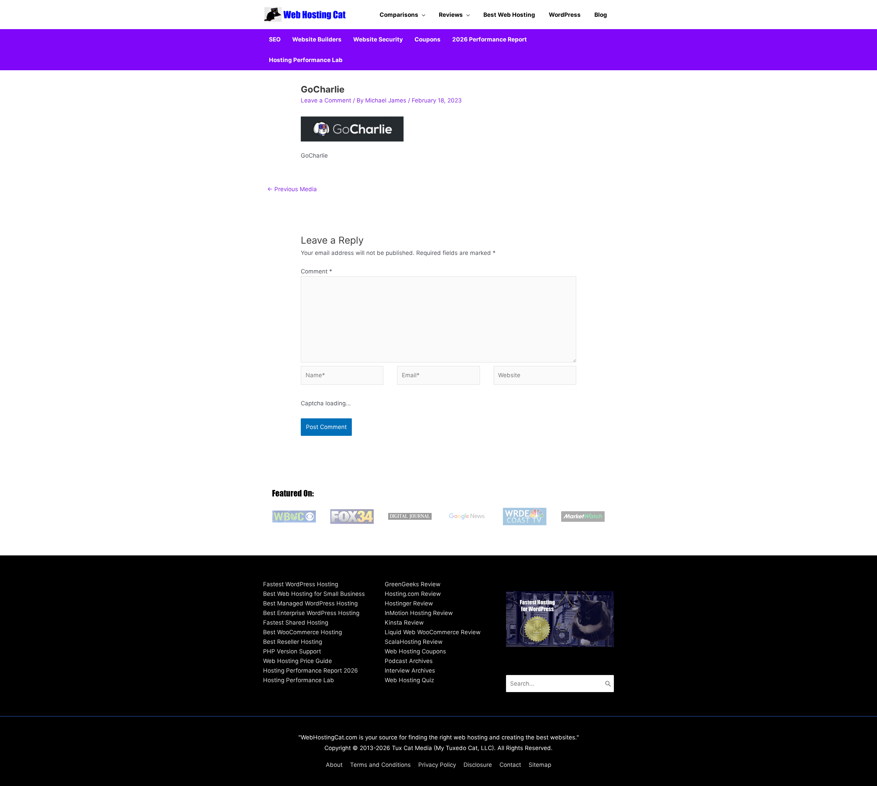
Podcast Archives (409, 661)
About (334, 764)
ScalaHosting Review (414, 641)
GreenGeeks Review (413, 584)
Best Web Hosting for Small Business (314, 593)
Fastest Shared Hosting (295, 622)
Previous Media (292, 189)
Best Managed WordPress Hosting (310, 603)
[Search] (608, 683)
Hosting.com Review (413, 593)
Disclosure (478, 764)
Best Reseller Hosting (292, 641)
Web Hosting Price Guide (297, 661)
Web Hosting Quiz (409, 680)
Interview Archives (410, 670)
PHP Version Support (292, 651)
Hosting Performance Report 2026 (310, 670)
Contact (510, 764)
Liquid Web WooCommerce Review (433, 632)
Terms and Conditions (380, 764)
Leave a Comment (326, 100)
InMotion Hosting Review (419, 613)
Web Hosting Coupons (415, 651)
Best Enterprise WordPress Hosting (311, 613)
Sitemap (540, 764)
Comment (316, 271)
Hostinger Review (409, 603)
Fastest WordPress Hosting (300, 584)
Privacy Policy (437, 764)
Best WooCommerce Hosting (302, 632)
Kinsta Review (404, 622)
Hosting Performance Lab (298, 680)
